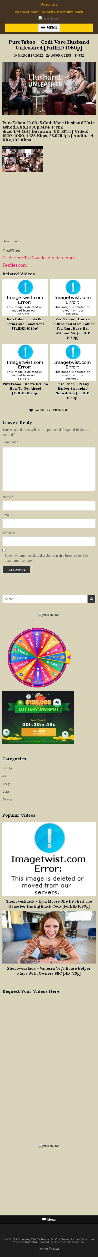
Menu (52, 27)
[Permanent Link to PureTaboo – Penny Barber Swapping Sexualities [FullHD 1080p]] (73, 362)
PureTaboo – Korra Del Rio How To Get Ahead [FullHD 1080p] (25, 388)
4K (4, 776)
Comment (10, 442)
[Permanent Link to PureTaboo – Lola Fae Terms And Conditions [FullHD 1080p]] (25, 297)
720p (6, 784)
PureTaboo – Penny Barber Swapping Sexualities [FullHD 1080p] (72, 391)
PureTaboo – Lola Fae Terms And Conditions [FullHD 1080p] (25, 324)
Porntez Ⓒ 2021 (49, 1249)
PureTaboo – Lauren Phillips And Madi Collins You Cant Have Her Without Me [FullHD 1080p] (72, 328)
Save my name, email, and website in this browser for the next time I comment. (46, 558)
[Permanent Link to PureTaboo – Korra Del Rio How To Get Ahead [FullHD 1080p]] (25, 362)
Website (8, 533)
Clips (66, 56)
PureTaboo (58, 410)
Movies (7, 799)
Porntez (49, 4)
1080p (55, 56)
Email (7, 515)
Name (7, 497)
